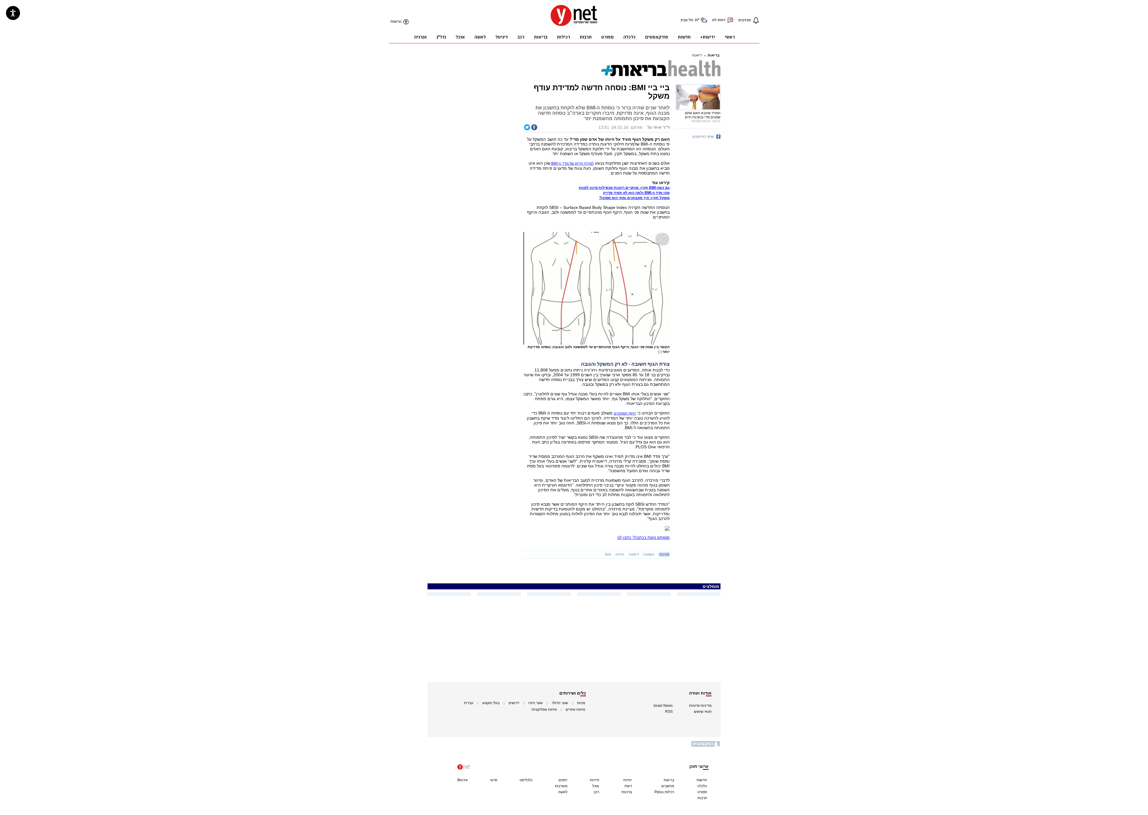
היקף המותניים (625, 413)
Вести (462, 780)
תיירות (594, 780)
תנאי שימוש (703, 712)
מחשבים (667, 786)
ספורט (702, 792)
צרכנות (627, 792)
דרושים (514, 703)
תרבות (702, 798)
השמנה (649, 554)
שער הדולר (560, 703)
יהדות (627, 780)
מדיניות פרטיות (700, 706)
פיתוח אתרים (575, 709)
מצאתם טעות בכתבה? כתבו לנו (643, 537)
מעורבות (561, 786)
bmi (608, 554)
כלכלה (702, 786)
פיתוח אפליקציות (544, 709)
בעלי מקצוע (491, 703)
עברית (468, 703)
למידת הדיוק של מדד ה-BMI (572, 163)
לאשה (562, 792)
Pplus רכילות (664, 792)
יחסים (562, 780)
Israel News (663, 706)
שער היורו (535, 703)
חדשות (702, 780)
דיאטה (697, 55)
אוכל (595, 786)
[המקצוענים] (705, 746)
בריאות (714, 55)
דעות (628, 786)
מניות (581, 703)
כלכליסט (526, 780)
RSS (669, 712)
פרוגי (493, 780)
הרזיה (620, 554)
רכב (596, 792)
